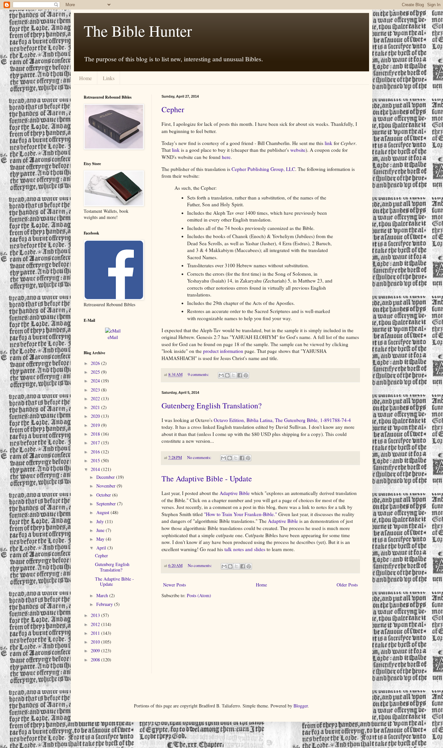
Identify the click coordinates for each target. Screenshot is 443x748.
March (102, 595)
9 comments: (199, 374)
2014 (96, 469)
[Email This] (221, 375)
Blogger (300, 706)
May (101, 539)
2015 (96, 460)
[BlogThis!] (227, 375)
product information (223, 351)
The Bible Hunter (138, 30)
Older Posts (347, 585)
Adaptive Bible (235, 493)
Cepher (173, 109)
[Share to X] (233, 375)
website (297, 150)
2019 (96, 425)
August (103, 512)
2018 (96, 434)
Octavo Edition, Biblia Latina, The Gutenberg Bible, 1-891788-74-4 (282, 420)
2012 (96, 624)
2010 (96, 642)
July (100, 521)
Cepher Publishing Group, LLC (263, 169)
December (106, 477)
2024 (96, 381)
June (101, 530)
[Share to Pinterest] (246, 375)
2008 (96, 660)
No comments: (199, 457)
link (328, 143)
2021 (96, 407)
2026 (96, 363)
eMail (113, 337)
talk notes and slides (244, 549)
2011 (96, 633)
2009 (96, 650)
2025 (96, 372)
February (105, 604)
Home (85, 78)
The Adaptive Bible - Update (207, 478)
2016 (96, 452)
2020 (96, 416)
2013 (96, 615)
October (104, 495)
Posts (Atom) (199, 595)
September (106, 504)
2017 (96, 443)
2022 (96, 398)
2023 (96, 390)
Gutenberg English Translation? (212, 405)
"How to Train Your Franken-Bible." (240, 514)
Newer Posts (174, 585)
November (106, 486)
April (101, 548)
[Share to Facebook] (239, 375)
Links (108, 78)
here (226, 157)
